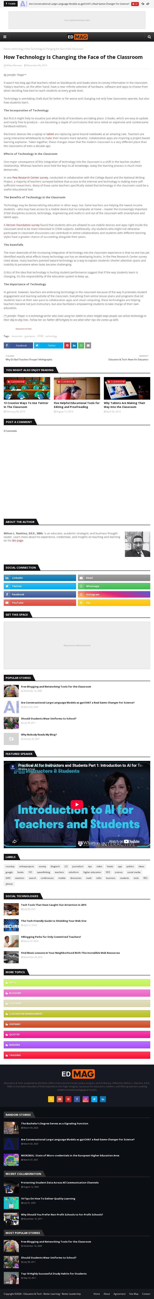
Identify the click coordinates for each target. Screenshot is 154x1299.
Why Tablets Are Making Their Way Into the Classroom (124, 405)
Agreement (119, 1293)
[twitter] (40, 586)
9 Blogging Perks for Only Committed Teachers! (51, 937)
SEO (108, 872)
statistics (19, 878)
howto (110, 866)
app (120, 866)
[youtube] (40, 602)
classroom (17, 336)
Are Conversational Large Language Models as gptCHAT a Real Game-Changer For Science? (79, 3)
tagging (15, 1055)
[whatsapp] (114, 586)
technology (17, 48)
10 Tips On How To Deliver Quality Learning (48, 1198)
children (15, 1003)
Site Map (133, 1293)
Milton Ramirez (14, 65)
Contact (146, 1293)
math (89, 878)
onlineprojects (26, 866)
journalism (77, 866)
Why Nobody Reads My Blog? (39, 734)
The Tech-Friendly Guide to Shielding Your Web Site (53, 921)
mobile (62, 878)
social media (133, 872)
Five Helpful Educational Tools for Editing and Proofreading (77, 405)
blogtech (55, 866)
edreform (74, 872)
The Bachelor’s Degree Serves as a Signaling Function (54, 1123)
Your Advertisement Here (77, 20)
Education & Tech (24, 329)
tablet (50, 134)
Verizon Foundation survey (23, 225)
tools (136, 878)
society (42, 866)
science (119, 872)
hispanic (15, 1024)
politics (130, 866)
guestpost (30, 336)
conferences (47, 878)
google (9, 872)
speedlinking (43, 872)
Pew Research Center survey (30, 177)
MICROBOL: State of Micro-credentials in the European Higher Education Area (70, 1155)
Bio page (17, 540)
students (124, 878)
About (107, 1293)
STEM (40, 336)
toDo (98, 878)
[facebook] (40, 594)
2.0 (66, 866)
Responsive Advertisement (77, 645)
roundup (10, 866)
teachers (59, 872)
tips (90, 866)
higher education (92, 872)
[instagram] (114, 594)
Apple (13, 982)
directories (76, 878)
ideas (141, 866)
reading (14, 1045)
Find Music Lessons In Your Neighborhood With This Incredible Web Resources (70, 952)
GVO (8, 878)
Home (7, 48)
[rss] (114, 602)
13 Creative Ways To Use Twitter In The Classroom (26, 405)
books (20, 872)
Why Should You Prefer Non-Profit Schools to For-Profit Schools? (62, 1214)
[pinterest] (68, 1099)
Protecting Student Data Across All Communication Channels (60, 1182)
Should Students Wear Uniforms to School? (48, 718)
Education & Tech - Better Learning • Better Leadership (52, 1293)
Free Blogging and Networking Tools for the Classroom (56, 686)
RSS (145, 878)
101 (30, 872)
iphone (9, 883)
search (32, 878)
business (110, 878)
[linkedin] (40, 578)
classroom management (26, 1013)
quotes (14, 1034)
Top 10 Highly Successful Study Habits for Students (54, 1273)
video (99, 866)
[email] (114, 578)
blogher (15, 993)
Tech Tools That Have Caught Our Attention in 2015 (53, 905)
